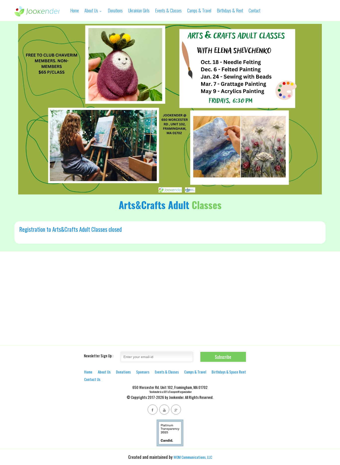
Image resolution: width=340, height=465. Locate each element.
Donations (115, 10)
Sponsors (142, 371)
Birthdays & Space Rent (229, 371)
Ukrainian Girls (139, 10)
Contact (254, 10)
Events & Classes (168, 10)
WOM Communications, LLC (192, 457)
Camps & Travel (199, 10)
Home (74, 10)
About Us (91, 10)
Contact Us (92, 379)
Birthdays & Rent (230, 10)
